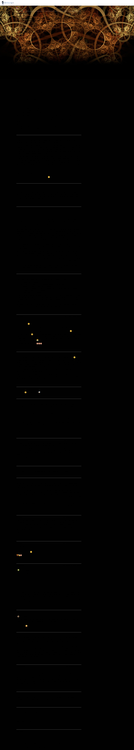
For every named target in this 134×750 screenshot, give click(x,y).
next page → (20, 731)
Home (18, 743)
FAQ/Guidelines (34, 743)
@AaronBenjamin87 (23, 637)
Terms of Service (46, 743)
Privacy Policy (57, 743)
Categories (25, 743)
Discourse (27, 747)
